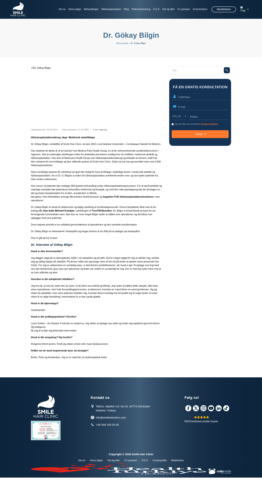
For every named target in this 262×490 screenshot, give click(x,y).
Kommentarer (200, 9)
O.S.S (156, 9)
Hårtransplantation (111, 9)
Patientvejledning (141, 9)
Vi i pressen (183, 9)
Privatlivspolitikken (209, 124)
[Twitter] (196, 408)
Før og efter (168, 9)
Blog (126, 9)
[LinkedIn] (219, 408)
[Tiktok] (226, 408)
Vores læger (74, 9)
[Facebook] (188, 408)
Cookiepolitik (160, 460)
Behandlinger (91, 9)
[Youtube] (211, 408)
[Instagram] (203, 408)
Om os (62, 9)
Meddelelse (224, 9)
